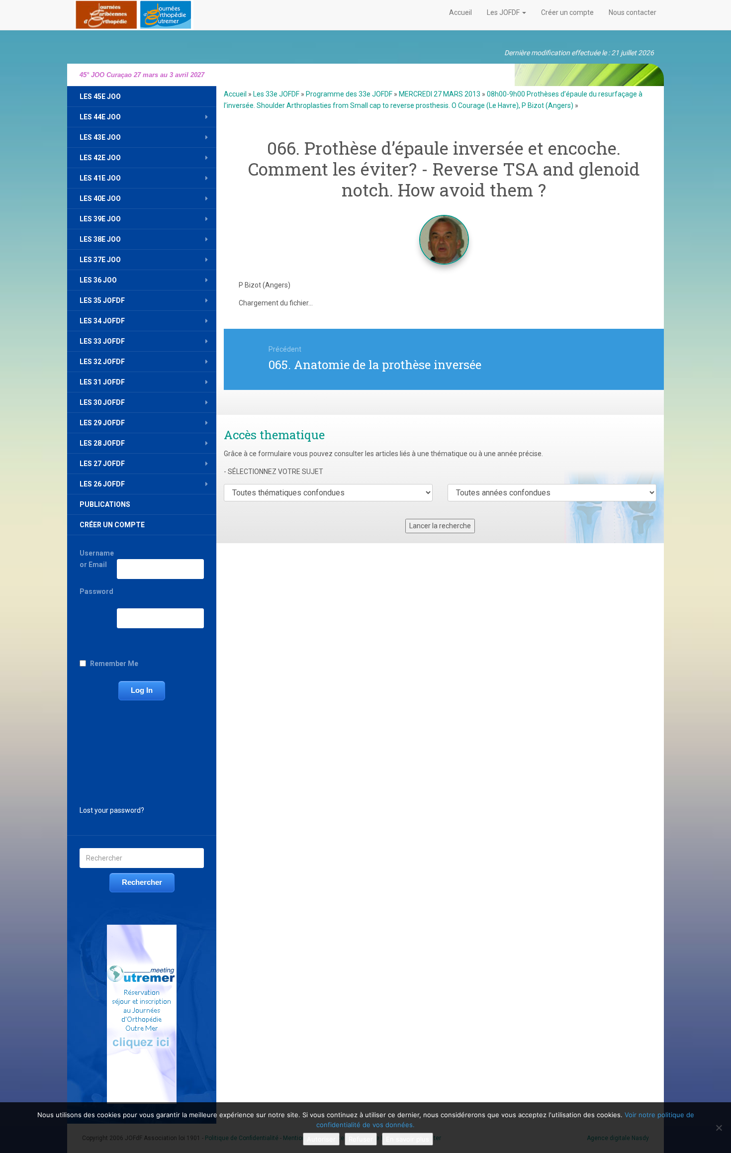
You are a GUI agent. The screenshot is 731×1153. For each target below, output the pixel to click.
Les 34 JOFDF (102, 321)
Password (96, 591)
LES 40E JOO (100, 198)
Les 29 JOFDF (102, 423)
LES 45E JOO (100, 96)
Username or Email (97, 559)
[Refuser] (719, 1128)
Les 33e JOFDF (276, 94)
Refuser (361, 1139)
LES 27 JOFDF (102, 464)
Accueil (460, 12)
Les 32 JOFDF (102, 362)
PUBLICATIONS (105, 504)
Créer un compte (567, 12)
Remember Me (114, 664)
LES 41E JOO (100, 178)
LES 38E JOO (100, 239)
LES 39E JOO (100, 219)
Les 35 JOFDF (102, 300)
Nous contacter (632, 12)
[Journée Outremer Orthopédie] (134, 13)
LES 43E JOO (100, 137)
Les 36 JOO (98, 280)
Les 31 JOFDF (102, 382)
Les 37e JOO (100, 260)
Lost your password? (112, 810)
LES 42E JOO (100, 158)
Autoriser (321, 1139)
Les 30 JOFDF (102, 402)
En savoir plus (407, 1139)
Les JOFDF (504, 12)
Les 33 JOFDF (102, 341)
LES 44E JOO (100, 117)
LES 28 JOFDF (102, 443)
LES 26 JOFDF (102, 484)
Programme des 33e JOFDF (349, 94)
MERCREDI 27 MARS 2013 (439, 94)
